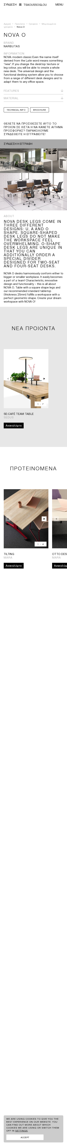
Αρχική (7, 23)
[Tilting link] (26, 518)
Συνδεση (10, 4)
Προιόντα (20, 23)
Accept (25, 1137)
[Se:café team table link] (26, 378)
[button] (44, 378)
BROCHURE (39, 109)
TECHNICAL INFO (16, 109)
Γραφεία (33, 23)
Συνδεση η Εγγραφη (18, 143)
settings (21, 1130)
